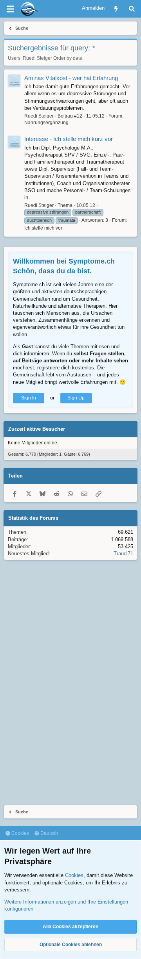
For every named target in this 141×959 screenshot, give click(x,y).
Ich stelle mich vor (43, 228)
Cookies (19, 833)
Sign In (28, 398)
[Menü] (10, 9)
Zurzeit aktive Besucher (36, 429)
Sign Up (76, 398)
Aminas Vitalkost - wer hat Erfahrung (71, 78)
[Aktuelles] (116, 9)
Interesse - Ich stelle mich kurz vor (68, 138)
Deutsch (48, 833)
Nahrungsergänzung (46, 122)
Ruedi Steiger (37, 58)
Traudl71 (123, 553)
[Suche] (131, 9)
